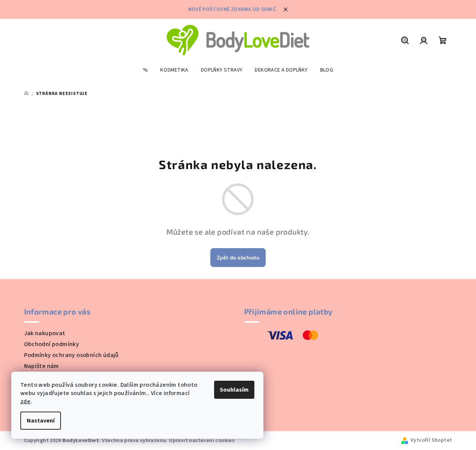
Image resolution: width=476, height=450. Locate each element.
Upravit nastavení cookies (201, 440)
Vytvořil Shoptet (431, 440)
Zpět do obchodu (238, 257)
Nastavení (41, 420)
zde (25, 401)
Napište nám (41, 366)
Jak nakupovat (44, 333)
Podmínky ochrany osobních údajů (71, 355)
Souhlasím (234, 390)
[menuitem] (145, 70)
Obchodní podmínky (51, 344)
